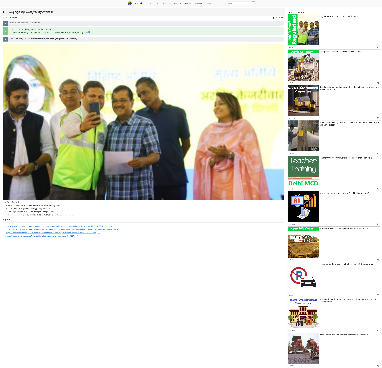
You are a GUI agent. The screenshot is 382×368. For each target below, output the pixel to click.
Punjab (155, 3)
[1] (52, 29)
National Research (196, 3)
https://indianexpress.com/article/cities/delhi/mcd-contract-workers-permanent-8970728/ (40, 236)
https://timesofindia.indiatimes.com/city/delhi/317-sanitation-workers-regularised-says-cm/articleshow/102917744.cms (51, 233)
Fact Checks (183, 3)
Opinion (208, 3)
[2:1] (21, 201)
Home (149, 3)
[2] (89, 32)
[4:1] (54, 211)
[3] (77, 38)
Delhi (164, 3)
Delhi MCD (173, 3)
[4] (51, 208)
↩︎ (112, 226)
